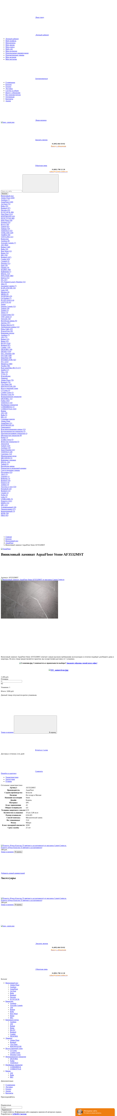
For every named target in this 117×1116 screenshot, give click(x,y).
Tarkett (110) (5, 446)
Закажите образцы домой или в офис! (81, 663)
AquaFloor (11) (6, 423)
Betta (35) (4, 206)
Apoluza (13, 987)
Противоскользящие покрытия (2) (14, 433)
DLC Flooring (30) (8, 354)
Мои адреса (10, 47)
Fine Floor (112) (7, 214)
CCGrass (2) (5, 390)
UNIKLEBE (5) (7, 499)
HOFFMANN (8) (7, 425)
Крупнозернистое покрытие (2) (13, 431)
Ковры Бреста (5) (7, 325)
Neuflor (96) (5, 366)
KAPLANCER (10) (8, 288)
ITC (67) (4, 280)
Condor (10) (5, 347)
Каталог (8, 84)
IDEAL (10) (5, 462)
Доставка (9, 89)
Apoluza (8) (5, 241)
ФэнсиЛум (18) (7, 331)
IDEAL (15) (5, 274)
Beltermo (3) (5, 478)
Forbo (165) (5, 401)
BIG (11, 1018)
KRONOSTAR (15, 1046)
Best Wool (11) (6, 251)
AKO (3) (4, 474)
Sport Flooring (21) (8, 450)
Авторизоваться (41, 79)
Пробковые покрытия (9, 405)
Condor (13, 1034)
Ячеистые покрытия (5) (10, 442)
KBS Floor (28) (6, 220)
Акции (8, 101)
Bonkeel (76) (5, 382)
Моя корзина (10, 43)
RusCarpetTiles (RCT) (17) (11, 368)
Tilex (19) (4, 372)
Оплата (8, 87)
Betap (12, 1016)
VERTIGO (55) (6, 231)
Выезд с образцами (12, 93)
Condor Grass (15, 1053)
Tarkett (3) (4, 464)
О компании (10, 82)
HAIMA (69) (6, 270)
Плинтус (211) (6, 501)
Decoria (13, 997)
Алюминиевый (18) (8, 507)
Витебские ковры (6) (9, 321)
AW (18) (4, 413)
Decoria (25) (5, 210)
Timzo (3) (4, 313)
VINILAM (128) (7, 233)
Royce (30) (5, 224)
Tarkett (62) (5, 227)
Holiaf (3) (4, 438)
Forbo (12, 1061)
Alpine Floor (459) (8, 198)
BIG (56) (4, 255)
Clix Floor (13, 1044)
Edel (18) (4, 265)
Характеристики (11, 777)
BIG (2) (4, 417)
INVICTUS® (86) (7, 218)
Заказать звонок (41, 140)
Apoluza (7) (5, 200)
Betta (12, 993)
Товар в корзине (7, 852)
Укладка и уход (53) (8, 487)
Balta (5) (4, 415)
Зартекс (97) (5, 323)
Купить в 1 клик (41, 750)
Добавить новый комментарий (13, 873)
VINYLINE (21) (7, 237)
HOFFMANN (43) (8, 216)
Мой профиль (10, 41)
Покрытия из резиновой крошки (13, 468)
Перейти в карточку (9, 773)
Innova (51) (5, 278)
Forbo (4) (4, 495)
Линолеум (5, 444)
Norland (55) (5, 222)
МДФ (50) (5, 513)
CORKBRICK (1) (7, 407)
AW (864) (4, 245)
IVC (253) (4, 362)
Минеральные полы (8, 456)
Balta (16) (4, 249)
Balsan (12, 1010)
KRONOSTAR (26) (8, 386)
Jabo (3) (4, 284)
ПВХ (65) (4, 515)
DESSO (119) (6, 351)
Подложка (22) (6, 472)
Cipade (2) (5, 493)
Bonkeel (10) (5, 481)
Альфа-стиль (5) (7, 440)
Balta (12, 1012)
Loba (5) (4, 497)
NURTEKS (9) (6, 296)
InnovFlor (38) (6, 358)
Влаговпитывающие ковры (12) (13, 429)
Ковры (3, 411)
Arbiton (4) (5, 485)
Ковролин (5, 239)
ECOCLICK (14, 999)
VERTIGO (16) (6, 403)
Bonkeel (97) (5, 208)
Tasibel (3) (5, 310)
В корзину (52, 732)
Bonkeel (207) (6, 257)
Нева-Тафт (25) (7, 329)
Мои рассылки (11, 59)
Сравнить (39, 771)
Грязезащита (6, 427)
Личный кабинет (12, 39)
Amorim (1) (5, 476)
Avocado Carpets (16, 1005)
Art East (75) (5, 204)
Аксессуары (10, 779)
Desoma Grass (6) (7, 394)
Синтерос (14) (6, 454)
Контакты (9, 99)
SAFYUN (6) (6, 302)
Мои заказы (10, 45)
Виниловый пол (7, 196)
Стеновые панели (8, 419)
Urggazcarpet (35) (7, 315)
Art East (13, 991)
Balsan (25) (5, 339)
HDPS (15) (5, 503)
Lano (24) (4, 290)
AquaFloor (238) (7, 202)
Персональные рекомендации (17, 53)
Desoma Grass (15, 1055)
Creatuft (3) (5, 261)
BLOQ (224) (5, 343)
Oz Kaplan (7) (6, 298)
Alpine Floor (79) (7, 380)
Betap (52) (5, 253)
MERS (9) (4, 294)
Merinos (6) (5, 292)
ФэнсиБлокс (6, 376)
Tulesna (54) (5, 229)
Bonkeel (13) (5, 491)
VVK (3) (4, 374)
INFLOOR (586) (7, 276)
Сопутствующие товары (10, 470)
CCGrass (13, 1050)
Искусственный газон (9, 388)
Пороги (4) (5, 483)
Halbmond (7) (6, 272)
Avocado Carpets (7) (8, 243)
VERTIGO (14, 1063)
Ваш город (39, 17)
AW (11, 1007)
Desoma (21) (5, 263)
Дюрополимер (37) (8, 509)
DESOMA (14, 1036)
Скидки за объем (12, 91)
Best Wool (14, 1014)
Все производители (13, 95)
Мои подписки (11, 51)
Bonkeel (13, 995)
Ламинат (4, 378)
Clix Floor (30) (6, 384)
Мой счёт (9, 49)
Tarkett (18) (5, 308)
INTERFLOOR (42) (8, 360)
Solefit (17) (5, 370)
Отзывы (8, 781)
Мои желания (10, 57)
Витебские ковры (8, 466)
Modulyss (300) (6, 364)
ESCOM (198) (6, 356)
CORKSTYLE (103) (8, 409)
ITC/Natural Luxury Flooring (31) (13, 282)
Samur (3, 304)
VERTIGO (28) (6, 452)
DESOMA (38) (6, 349)
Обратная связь (41, 166)
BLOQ (12, 1030)
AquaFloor (14, 989)
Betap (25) (5, 341)
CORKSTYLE (15, 1069)
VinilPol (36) (5, 235)
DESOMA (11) (6, 399)
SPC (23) (4, 505)
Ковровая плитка (7, 333)
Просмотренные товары (14, 55)
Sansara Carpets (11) (8, 306)
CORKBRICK (15, 1067)
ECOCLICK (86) (7, 212)
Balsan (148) (5, 247)
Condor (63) (5, 259)
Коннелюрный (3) (8, 511)
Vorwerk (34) (6, 319)
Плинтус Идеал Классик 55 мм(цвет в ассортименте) (21, 848)
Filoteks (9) (5, 267)
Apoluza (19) (6, 448)
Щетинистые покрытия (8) (11, 435)
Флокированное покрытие (11, 397)
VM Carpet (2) (6, 317)
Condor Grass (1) (7, 392)
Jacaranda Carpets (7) (8, 286)
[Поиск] (41, 183)
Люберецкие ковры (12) (10, 327)
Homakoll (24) (6, 489)
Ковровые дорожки (8, 460)
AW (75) (4, 337)
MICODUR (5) (6, 458)
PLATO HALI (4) (7, 300)
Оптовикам (9, 97)
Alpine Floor (5, 421)
